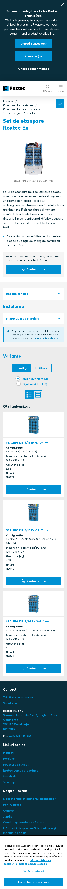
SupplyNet (10, 776)
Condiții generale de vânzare (23, 822)
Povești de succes (16, 764)
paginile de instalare (46, 337)
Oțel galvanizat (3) (34, 379)
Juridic (7, 816)
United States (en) (19, 24)
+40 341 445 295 (20, 736)
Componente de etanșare (20, 109)
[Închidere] (62, 4)
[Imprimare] (60, 103)
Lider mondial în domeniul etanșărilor (29, 798)
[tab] (33, 294)
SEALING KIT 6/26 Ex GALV (25, 621)
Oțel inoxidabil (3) (34, 384)
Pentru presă (12, 804)
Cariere (8, 810)
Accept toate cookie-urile (33, 881)
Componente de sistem (18, 105)
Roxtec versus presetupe (21, 770)
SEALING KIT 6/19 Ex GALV (24, 530)
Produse (8, 101)
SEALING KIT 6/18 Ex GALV (24, 442)
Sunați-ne (10, 703)
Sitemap (9, 782)
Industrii (8, 752)
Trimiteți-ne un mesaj (18, 697)
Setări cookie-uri (33, 871)
